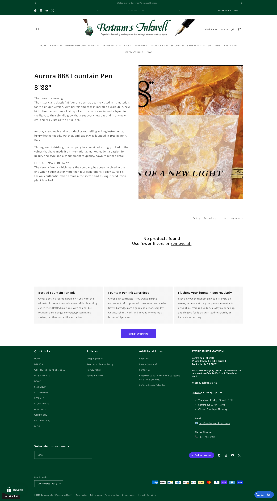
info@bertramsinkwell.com (214, 423)
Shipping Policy (95, 358)
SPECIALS (39, 398)
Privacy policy (96, 495)
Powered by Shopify (64, 495)
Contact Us (145, 370)
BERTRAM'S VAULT (43, 420)
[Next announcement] (241, 3)
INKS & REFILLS (42, 375)
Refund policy (81, 495)
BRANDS (38, 364)
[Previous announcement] (35, 3)
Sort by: (197, 218)
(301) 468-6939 (207, 437)
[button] (37, 29)
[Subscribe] (88, 455)
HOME (37, 358)
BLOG (37, 426)
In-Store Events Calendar (152, 385)
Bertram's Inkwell (48, 495)
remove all (181, 243)
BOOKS (37, 381)
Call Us (265, 495)
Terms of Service (95, 375)
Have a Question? (148, 364)
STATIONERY (40, 387)
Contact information (147, 495)
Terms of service (112, 495)
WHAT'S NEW (40, 415)
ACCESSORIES (41, 392)
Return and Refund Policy (100, 364)
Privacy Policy (94, 370)
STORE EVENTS (41, 403)
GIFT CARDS (40, 409)
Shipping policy (128, 495)
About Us (144, 358)
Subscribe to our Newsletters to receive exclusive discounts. (159, 377)
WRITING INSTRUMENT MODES (49, 370)
